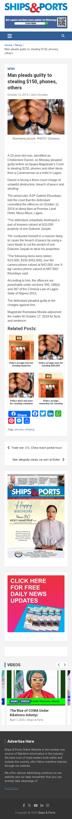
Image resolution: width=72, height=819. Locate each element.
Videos (25, 701)
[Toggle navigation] (10, 36)
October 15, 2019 (17, 94)
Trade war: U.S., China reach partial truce (37, 447)
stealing (29, 429)
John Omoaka (39, 94)
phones (19, 429)
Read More (11, 788)
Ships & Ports (35, 719)
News (11, 68)
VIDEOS (14, 665)
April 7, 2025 (17, 719)
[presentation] (59, 665)
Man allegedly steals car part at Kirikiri (37, 459)
